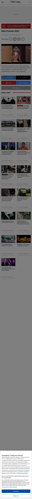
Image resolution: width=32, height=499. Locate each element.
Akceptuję (16, 491)
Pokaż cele (16, 496)
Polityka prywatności (22, 473)
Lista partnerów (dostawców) (9, 487)
